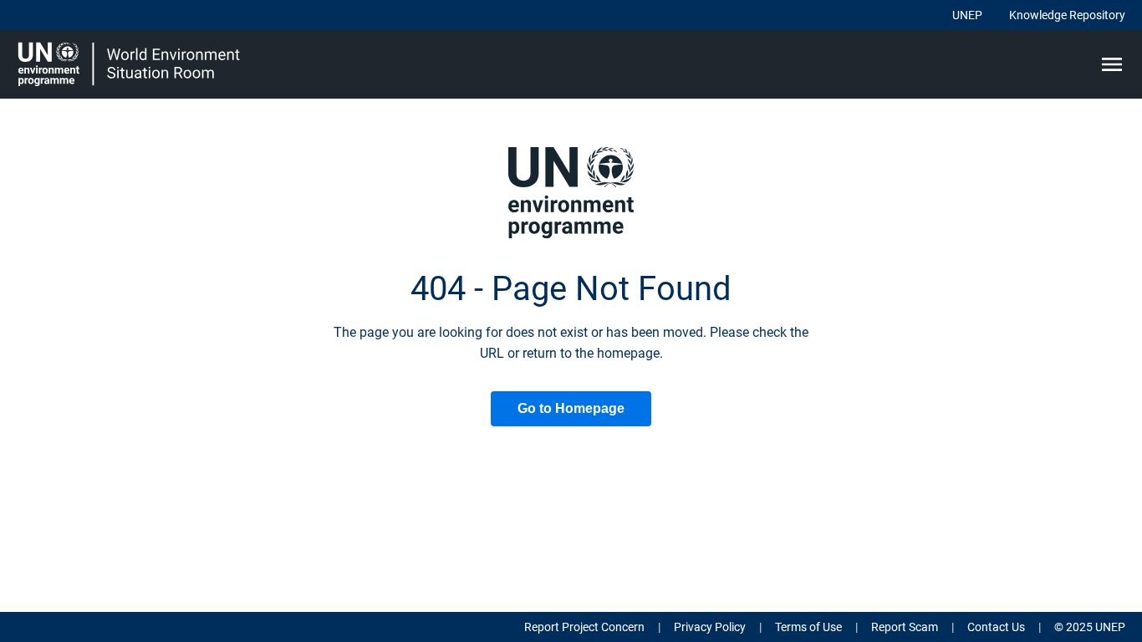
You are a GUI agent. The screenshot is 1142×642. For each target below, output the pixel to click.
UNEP (967, 15)
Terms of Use (808, 627)
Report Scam (904, 627)
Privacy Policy (710, 627)
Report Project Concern (584, 627)
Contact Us (996, 627)
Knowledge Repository (1067, 15)
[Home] (131, 64)
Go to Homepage (571, 408)
